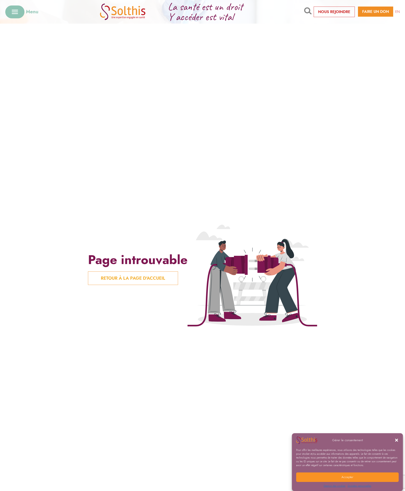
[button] (396, 440)
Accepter (347, 477)
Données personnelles (359, 486)
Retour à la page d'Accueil (133, 278)
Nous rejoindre (334, 12)
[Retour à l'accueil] (129, 12)
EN (397, 11)
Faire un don (375, 11)
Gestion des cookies (335, 486)
